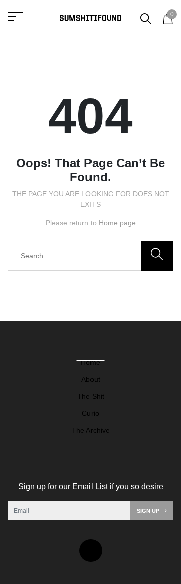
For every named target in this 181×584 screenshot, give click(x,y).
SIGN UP (149, 511)
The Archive (91, 430)
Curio (90, 413)
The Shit (90, 396)
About (90, 379)
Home (90, 362)
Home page (117, 223)
